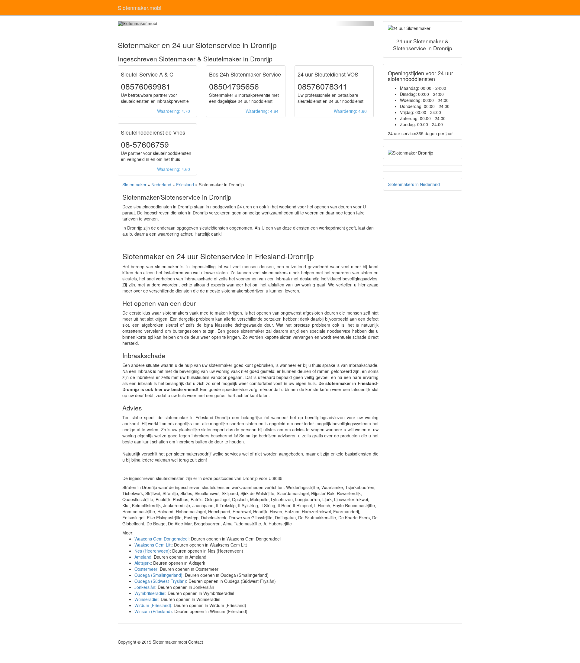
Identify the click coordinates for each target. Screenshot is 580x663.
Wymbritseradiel (149, 593)
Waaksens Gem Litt (153, 545)
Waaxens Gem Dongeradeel (161, 539)
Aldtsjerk (142, 563)
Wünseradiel (146, 599)
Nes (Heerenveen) (152, 551)
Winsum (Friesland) (153, 611)
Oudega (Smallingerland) (158, 575)
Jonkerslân (144, 587)
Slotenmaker (134, 184)
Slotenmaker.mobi (139, 7)
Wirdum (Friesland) (152, 605)
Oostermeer (145, 569)
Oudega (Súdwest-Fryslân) (160, 581)
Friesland (185, 184)
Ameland (142, 557)
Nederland (161, 184)
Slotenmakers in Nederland (414, 184)
